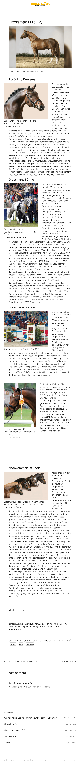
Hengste (58, 640)
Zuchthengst (30, 644)
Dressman (28, 640)
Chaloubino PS (10, 724)
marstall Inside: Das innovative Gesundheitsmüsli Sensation (30, 718)
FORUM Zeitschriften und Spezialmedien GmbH (19, 760)
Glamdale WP (10, 736)
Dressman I (37, 640)
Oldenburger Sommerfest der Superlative (22, 661)
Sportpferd (13, 644)
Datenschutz (64, 760)
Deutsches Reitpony (16, 640)
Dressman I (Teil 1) (66, 661)
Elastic (7, 743)
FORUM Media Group (41, 760)
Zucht (21, 644)
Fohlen (45, 640)
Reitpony (67, 640)
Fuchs (52, 640)
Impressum (72, 760)
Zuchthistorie (31, 71)
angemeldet (20, 687)
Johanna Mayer (21, 71)
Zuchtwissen (40, 71)
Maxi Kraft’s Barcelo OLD (14, 730)
